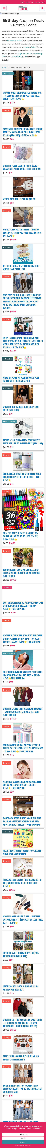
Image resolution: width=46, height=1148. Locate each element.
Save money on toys (14, 40)
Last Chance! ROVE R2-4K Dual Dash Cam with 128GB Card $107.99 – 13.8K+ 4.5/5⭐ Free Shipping (23, 607)
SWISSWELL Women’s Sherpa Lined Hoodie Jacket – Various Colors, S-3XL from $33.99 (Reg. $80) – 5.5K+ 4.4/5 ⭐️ (22, 133)
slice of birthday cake (19, 57)
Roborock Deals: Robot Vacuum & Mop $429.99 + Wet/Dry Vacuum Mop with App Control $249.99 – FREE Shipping (22, 821)
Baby (33, 47)
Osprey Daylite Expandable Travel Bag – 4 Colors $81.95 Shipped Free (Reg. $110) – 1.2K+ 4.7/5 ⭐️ (22, 97)
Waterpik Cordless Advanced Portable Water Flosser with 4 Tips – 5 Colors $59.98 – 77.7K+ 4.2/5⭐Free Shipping (22, 640)
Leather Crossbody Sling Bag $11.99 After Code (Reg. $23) (21, 990)
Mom (26, 47)
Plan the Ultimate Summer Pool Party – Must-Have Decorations (23, 852)
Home (4, 67)
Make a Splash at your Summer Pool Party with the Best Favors (21, 379)
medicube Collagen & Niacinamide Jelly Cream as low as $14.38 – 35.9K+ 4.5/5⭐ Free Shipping (22, 786)
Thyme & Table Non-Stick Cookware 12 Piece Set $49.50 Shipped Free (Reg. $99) (23, 443)
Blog (22, 2)
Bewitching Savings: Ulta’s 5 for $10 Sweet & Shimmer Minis (21, 1058)
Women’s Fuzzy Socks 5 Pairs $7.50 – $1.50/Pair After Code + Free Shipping (22, 169)
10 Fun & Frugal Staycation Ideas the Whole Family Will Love (21, 267)
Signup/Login (39, 2)
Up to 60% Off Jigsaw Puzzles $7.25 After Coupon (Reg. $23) (21, 956)
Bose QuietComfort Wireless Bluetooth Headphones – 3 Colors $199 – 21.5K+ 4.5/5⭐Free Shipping (22, 676)
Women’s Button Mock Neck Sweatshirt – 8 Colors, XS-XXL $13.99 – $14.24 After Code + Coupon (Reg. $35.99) (22, 1024)
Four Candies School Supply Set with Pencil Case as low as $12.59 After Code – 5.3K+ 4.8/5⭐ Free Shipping (23, 750)
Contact (29, 2)
